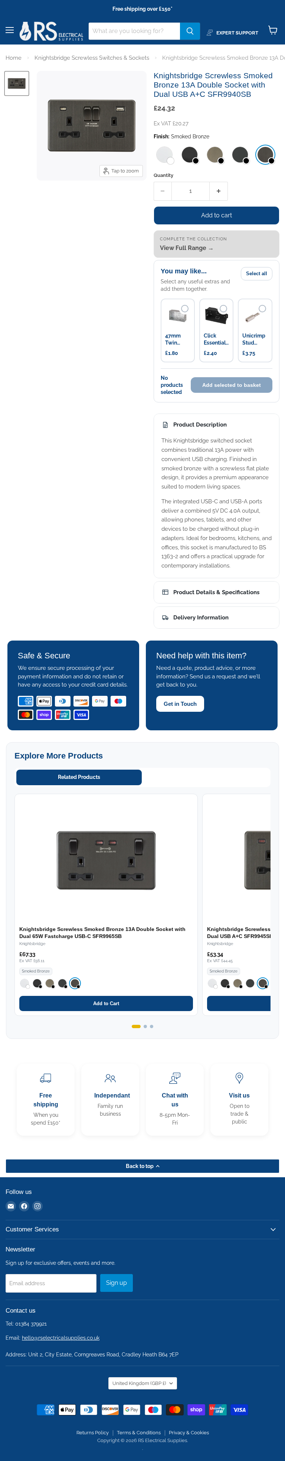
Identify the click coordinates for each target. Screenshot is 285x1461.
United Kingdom (139, 1383)
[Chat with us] (175, 1100)
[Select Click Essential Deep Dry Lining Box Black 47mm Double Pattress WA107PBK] (223, 309)
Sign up (116, 1282)
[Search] (190, 31)
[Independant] (110, 1100)
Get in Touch (180, 704)
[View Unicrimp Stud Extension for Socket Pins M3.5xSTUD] (255, 316)
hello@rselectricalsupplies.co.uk (60, 1338)
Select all (256, 273)
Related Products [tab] (79, 777)
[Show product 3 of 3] (151, 1026)
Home (14, 58)
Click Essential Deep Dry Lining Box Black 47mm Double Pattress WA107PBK (216, 339)
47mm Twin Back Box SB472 (176, 339)
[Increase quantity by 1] (219, 191)
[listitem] (164, 154)
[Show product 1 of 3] (136, 1026)
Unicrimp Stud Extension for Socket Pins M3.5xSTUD (255, 339)
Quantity (163, 175)
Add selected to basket (231, 385)
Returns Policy (92, 1432)
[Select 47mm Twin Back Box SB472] (185, 309)
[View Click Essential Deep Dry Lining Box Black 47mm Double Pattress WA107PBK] (216, 315)
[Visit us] (239, 1100)
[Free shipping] (46, 1100)
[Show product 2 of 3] (145, 1026)
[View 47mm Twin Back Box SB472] (177, 315)
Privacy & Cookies (189, 1432)
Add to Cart (106, 1003)
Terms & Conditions (139, 1432)
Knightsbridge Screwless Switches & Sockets (92, 58)
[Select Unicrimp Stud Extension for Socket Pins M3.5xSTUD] (262, 309)
